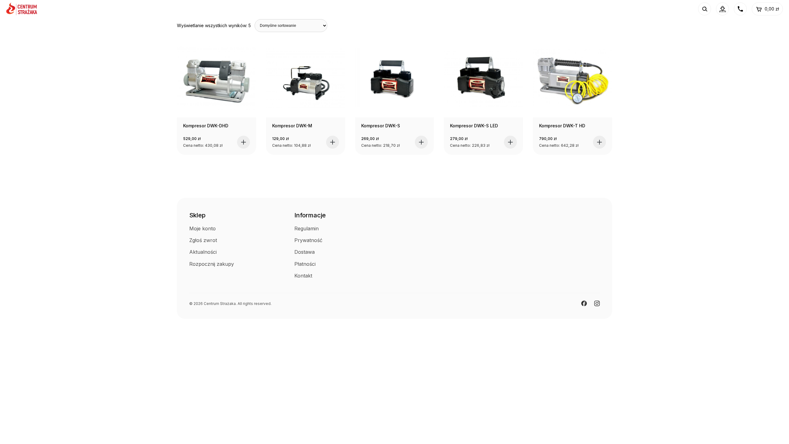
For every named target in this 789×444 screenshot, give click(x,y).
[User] (722, 8)
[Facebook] (584, 303)
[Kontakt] (740, 8)
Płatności (305, 264)
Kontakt (303, 276)
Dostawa (304, 252)
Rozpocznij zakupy (211, 264)
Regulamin (306, 228)
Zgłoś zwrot (203, 240)
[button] (243, 142)
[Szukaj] (704, 8)
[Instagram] (597, 303)
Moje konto (202, 228)
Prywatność (308, 240)
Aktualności (203, 252)
